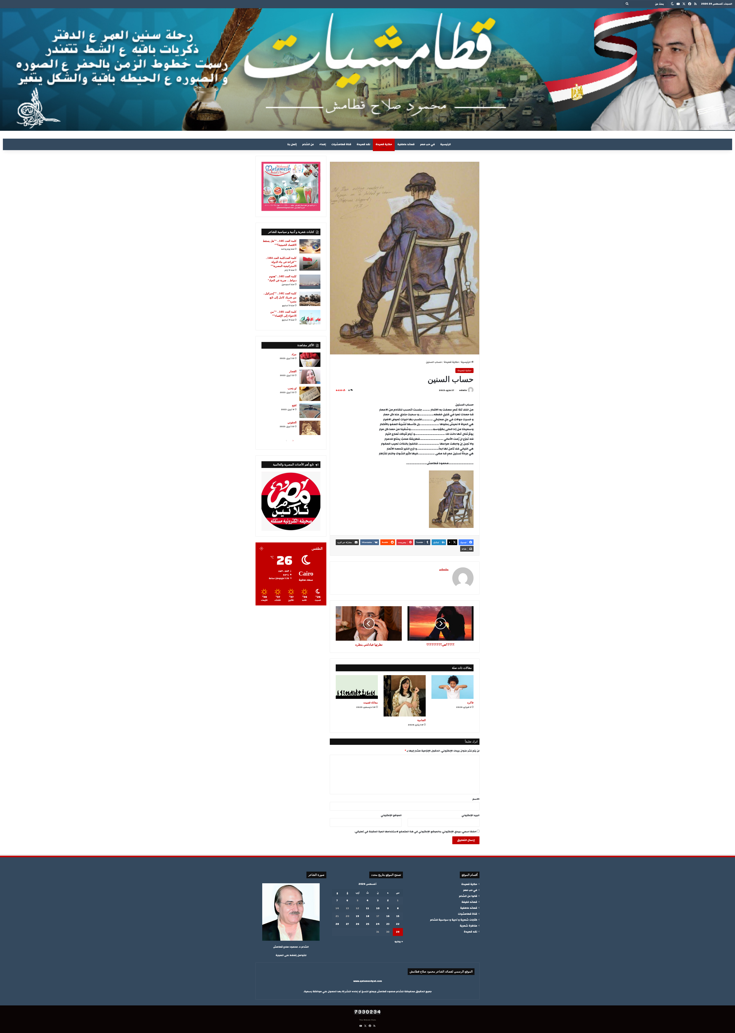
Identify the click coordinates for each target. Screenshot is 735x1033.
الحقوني (291, 422)
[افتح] (309, 411)
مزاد (294, 354)
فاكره (470, 702)
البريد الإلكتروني (470, 815)
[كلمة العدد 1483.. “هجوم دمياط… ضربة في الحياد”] (309, 282)
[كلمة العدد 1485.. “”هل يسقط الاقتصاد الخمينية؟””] (309, 246)
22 (397, 924)
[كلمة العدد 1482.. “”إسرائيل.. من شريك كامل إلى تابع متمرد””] (309, 299)
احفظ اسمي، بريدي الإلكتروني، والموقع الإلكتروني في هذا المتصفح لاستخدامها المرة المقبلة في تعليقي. (415, 831)
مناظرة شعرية (468, 926)
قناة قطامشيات (341, 144)
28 (337, 924)
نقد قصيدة (363, 144)
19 (357, 916)
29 (397, 932)
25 (367, 924)
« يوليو (398, 941)
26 (357, 924)
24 (378, 924)
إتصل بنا (292, 144)
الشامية (421, 720)
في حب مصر (427, 144)
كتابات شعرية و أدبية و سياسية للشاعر (453, 920)
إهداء (322, 144)
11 (367, 908)
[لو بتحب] (309, 394)
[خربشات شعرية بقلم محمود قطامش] (367, 69)
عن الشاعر (308, 144)
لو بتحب (292, 388)
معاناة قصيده (370, 702)
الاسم (476, 799)
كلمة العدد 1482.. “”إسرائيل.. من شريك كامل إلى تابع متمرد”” (279, 297)
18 (367, 916)
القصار (292, 371)
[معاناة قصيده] (357, 687)
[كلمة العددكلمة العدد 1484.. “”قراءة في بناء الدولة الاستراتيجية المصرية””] (309, 263)
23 (387, 924)
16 (388, 916)
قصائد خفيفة (469, 902)
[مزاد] (309, 360)
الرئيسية (445, 144)
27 (347, 924)
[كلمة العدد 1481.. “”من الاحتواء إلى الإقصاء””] (309, 317)
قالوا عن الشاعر (468, 896)
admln (463, 390)
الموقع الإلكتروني (391, 815)
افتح (294, 405)
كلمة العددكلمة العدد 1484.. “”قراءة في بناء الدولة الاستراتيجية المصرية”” (281, 262)
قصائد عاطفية (406, 144)
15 (397, 916)
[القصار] (309, 377)
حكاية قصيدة (384, 144)
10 (377, 908)
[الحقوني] (309, 428)
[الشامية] (405, 695)
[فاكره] (452, 687)
